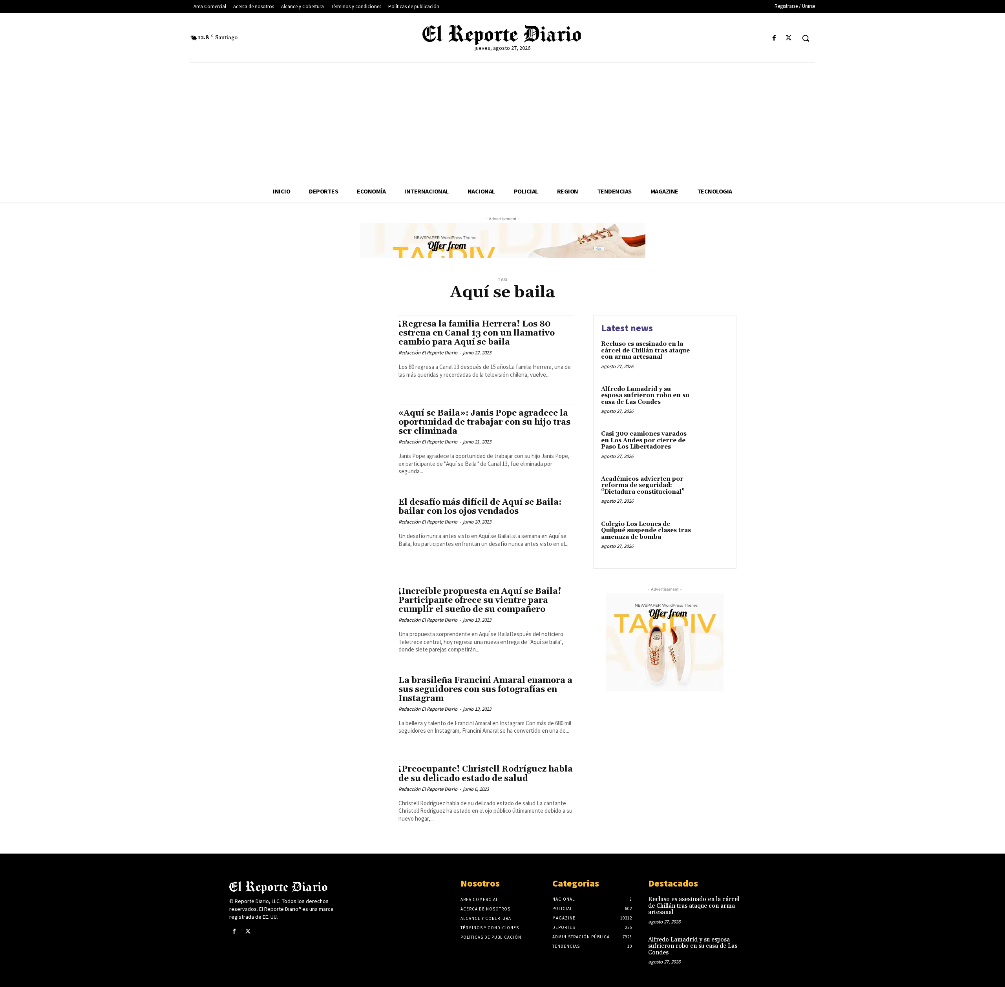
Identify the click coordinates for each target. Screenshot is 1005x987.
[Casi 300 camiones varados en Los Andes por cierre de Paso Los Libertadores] (712, 446)
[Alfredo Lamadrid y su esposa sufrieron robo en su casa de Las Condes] (712, 401)
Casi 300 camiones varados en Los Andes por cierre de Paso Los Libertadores (644, 440)
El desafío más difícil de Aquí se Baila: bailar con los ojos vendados (479, 506)
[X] (789, 38)
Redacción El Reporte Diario (427, 352)
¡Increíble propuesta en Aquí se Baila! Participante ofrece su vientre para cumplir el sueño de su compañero (479, 600)
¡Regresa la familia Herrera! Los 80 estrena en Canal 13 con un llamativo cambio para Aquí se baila (476, 333)
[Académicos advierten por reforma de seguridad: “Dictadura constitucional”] (712, 491)
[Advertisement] (502, 122)
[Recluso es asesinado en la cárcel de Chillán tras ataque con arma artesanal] (712, 356)
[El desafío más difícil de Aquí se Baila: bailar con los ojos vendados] (330, 530)
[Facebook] (774, 38)
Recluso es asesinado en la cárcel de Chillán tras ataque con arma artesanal (645, 350)
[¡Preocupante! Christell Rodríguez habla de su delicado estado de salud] (330, 797)
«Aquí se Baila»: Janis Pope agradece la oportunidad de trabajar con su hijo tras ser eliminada (484, 422)
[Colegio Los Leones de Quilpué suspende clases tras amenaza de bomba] (712, 536)
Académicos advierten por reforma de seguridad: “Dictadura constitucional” (643, 485)
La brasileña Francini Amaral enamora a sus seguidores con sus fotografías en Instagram (485, 689)
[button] (805, 38)
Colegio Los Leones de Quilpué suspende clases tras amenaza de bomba (646, 530)
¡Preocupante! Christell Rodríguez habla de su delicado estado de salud (485, 773)
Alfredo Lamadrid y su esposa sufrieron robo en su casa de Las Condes (645, 395)
